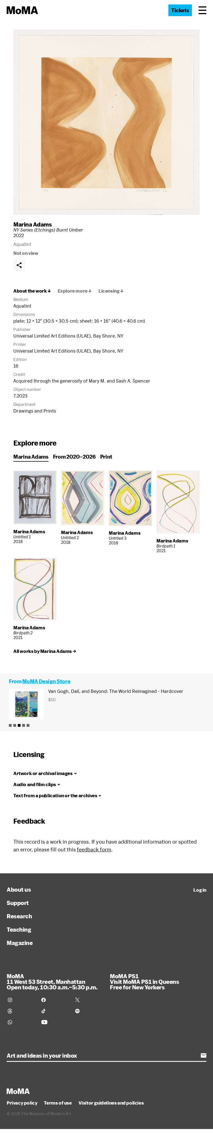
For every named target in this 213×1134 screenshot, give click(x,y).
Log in (199, 890)
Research (19, 916)
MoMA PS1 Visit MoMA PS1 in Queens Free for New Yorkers (144, 981)
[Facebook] (54, 1000)
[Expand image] (106, 122)
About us (19, 889)
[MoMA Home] (22, 10)
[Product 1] (10, 725)
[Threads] (21, 1011)
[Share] (19, 265)
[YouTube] (54, 1022)
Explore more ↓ (75, 291)
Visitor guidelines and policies (111, 1103)
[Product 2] (14, 725)
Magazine (19, 942)
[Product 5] (28, 725)
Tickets (180, 10)
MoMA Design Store (46, 681)
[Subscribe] (203, 1055)
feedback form (94, 849)
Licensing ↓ (111, 291)
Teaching (19, 929)
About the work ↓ (32, 291)
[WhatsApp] (21, 1022)
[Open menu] (202, 10)
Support (18, 902)
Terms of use (58, 1103)
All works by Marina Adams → (44, 651)
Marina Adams (32, 224)
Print (106, 457)
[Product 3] (19, 725)
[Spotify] (88, 1011)
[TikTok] (54, 1011)
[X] (88, 1000)
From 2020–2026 (74, 457)
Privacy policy (22, 1103)
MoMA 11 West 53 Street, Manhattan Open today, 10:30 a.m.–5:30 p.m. (52, 981)
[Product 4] (23, 725)
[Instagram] (21, 1000)
